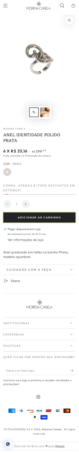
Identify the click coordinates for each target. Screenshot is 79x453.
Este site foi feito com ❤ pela (39, 446)
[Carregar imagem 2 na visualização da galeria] (45, 112)
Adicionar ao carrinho (39, 217)
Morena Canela (14, 128)
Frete (6, 155)
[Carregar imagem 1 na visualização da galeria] (34, 112)
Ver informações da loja (26, 240)
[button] (61, 5)
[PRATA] (7, 172)
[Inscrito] (73, 371)
